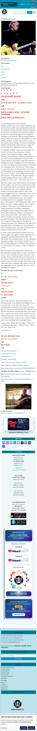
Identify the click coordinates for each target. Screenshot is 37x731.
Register (22, 4)
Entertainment (5, 69)
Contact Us (3, 684)
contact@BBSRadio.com (14, 642)
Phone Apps (4, 680)
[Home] (4, 12)
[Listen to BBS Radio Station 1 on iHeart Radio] (18, 550)
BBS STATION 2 (18, 491)
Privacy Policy (4, 687)
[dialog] (18, 722)
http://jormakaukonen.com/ (8, 353)
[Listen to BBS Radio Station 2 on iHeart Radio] (18, 560)
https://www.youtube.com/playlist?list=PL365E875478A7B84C (18, 368)
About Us (3, 682)
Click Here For (18, 468)
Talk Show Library (5, 672)
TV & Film (3, 77)
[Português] (35, 2)
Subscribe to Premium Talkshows (8, 4)
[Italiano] (33, 2)
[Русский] (33, 4)
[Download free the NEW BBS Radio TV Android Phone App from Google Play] (18, 515)
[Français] (35, 1)
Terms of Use (4, 689)
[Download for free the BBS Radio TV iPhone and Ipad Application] (18, 522)
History (3, 72)
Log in (28, 4)
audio (21, 457)
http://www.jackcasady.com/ (9, 351)
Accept (31, 728)
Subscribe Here (19, 614)
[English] (32, 1)
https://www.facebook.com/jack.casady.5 (14, 362)
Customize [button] (4, 728)
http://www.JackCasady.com (9, 60)
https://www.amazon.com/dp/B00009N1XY (13, 413)
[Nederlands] (33, 1)
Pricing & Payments (5, 670)
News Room (4, 678)
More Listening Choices (18, 470)
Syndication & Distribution (7, 676)
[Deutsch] (32, 2)
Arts (2, 66)
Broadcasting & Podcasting (7, 667)
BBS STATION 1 (18, 483)
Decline (24, 728)
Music (2, 75)
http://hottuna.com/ (6, 356)
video (21, 463)
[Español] (35, 4)
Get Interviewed (4, 674)
